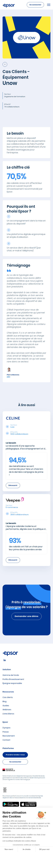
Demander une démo (26, 616)
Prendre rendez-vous (15, 755)
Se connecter (35, 5)
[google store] (11, 804)
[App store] (28, 804)
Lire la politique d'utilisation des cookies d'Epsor (19, 841)
